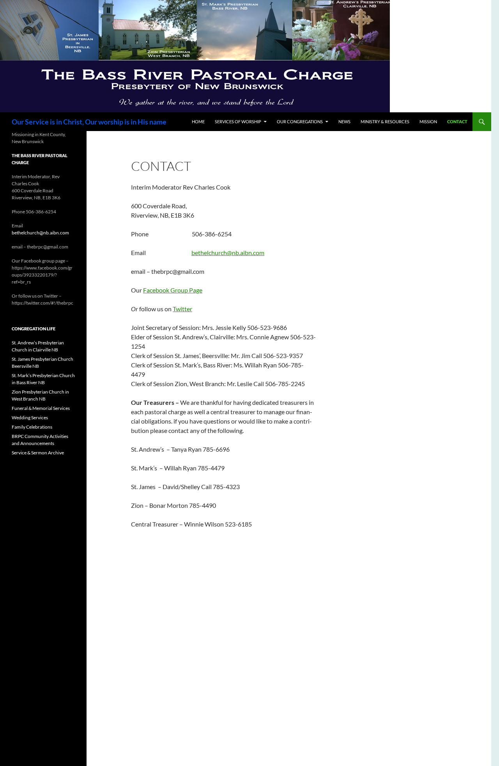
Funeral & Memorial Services (41, 408)
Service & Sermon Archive (38, 453)
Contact (457, 121)
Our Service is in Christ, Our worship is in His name (89, 121)
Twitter (182, 308)
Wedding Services (30, 417)
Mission (428, 121)
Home (198, 121)
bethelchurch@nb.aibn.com (227, 252)
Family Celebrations (32, 427)
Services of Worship (238, 121)
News (344, 121)
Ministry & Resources (385, 121)
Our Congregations (300, 121)
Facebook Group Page (172, 290)
